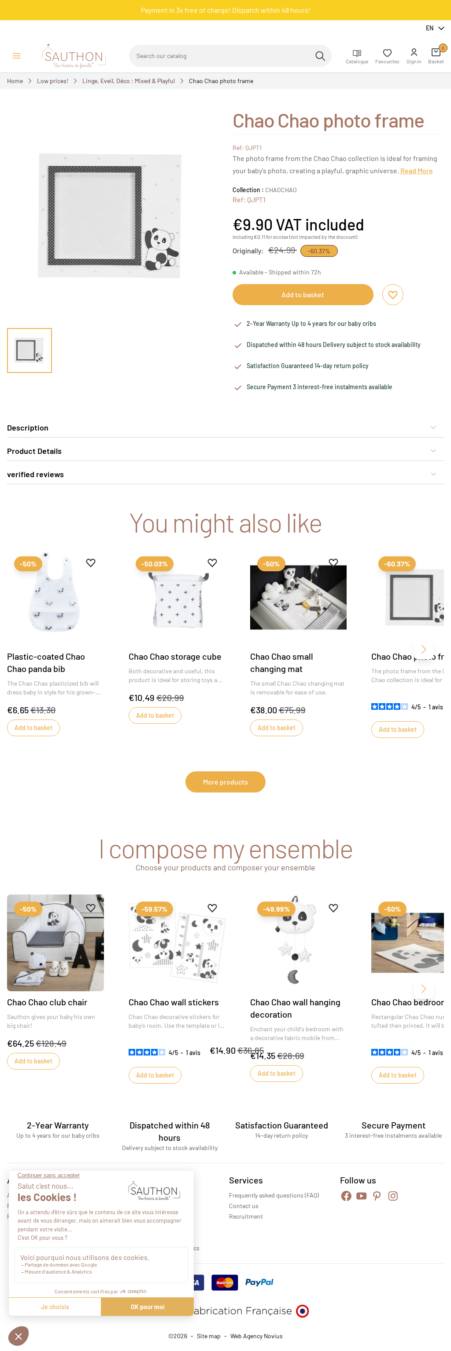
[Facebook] (346, 1196)
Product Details (34, 451)
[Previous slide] (25, 350)
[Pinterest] (376, 1196)
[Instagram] (393, 1196)
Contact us (244, 1205)
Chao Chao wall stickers (174, 1002)
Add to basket (302, 294)
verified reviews (35, 474)
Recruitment (246, 1216)
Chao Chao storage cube (175, 656)
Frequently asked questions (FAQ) (274, 1195)
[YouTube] (361, 1196)
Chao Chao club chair (47, 1002)
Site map (209, 1336)
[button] (414, 56)
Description (27, 427)
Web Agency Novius (256, 1336)
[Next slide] (201, 350)
